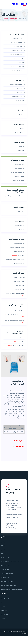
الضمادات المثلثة (20, 211)
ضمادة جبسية (20, 229)
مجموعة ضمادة (5, 553)
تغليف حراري (18, 255)
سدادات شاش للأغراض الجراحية (8, 585)
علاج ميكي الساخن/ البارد (18, 58)
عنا (1, 602)
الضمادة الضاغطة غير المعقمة (17, 247)
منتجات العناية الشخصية (7, 581)
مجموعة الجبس (5, 569)
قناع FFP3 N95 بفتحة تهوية (17, 96)
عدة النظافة (21, 114)
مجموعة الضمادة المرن (6, 557)
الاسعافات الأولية (5, 577)
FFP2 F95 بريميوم (19, 100)
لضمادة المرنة (20, 150)
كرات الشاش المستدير (19, 310)
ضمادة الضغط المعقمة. (18, 251)
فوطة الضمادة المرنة (19, 164)
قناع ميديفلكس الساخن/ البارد (17, 42)
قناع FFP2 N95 (20, 88)
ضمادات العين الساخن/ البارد (17, 70)
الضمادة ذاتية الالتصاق (18, 176)
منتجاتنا (3, 606)
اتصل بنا (3, 618)
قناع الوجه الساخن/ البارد (18, 46)
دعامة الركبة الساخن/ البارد (17, 62)
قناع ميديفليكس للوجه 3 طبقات (16, 84)
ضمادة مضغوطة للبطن (18, 263)
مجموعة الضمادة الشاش (7, 573)
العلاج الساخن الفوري (19, 289)
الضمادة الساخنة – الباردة (18, 180)
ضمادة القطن (21, 146)
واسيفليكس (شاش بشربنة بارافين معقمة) (14, 294)
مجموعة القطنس (5, 550)
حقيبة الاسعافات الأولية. (18, 281)
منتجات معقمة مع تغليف (15, 345)
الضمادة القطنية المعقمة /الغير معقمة (15, 259)
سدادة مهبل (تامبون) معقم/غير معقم (14, 315)
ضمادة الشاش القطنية (18, 243)
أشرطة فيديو (4, 610)
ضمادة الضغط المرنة (19, 168)
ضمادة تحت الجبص (19, 225)
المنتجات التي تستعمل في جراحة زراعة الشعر (11, 589)
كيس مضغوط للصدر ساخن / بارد (16, 54)
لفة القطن (21, 128)
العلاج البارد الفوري (19, 285)
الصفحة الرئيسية (23, 18)
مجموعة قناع (4, 542)
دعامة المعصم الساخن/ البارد (17, 66)
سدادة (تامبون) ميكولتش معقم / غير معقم (14, 321)
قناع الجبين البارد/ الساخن (18, 50)
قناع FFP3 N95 (20, 92)
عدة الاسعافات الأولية (19, 277)
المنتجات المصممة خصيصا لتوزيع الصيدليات (14, 196)
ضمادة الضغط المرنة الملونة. (17, 172)
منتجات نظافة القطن (19, 132)
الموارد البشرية (4, 614)
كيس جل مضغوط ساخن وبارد (17, 38)
